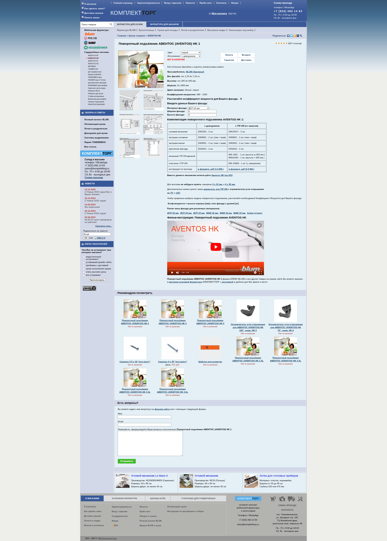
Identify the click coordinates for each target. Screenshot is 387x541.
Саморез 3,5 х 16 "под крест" (135, 361)
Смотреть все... (103, 226)
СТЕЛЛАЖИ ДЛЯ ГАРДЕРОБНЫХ (198, 498)
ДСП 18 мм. (186, 213)
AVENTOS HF (93, 55)
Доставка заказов (93, 13)
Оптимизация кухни (177, 506)
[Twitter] (291, 36)
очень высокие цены (96, 272)
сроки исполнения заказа (98, 268)
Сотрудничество (120, 516)
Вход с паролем (172, 3)
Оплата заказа (91, 17)
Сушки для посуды (168, 30)
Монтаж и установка (94, 525)
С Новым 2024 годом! (95, 213)
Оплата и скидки (92, 521)
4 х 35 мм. (230, 184)
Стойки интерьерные (96, 96)
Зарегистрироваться (148, 3)
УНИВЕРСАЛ (93, 69)
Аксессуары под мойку (241, 30)
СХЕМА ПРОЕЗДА (287, 505)
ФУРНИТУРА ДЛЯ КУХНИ (130, 24)
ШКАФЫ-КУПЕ (157, 498)
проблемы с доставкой (97, 265)
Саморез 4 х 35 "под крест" (172, 361)
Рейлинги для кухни (95, 93)
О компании (90, 506)
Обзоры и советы (95, 112)
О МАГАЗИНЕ (92, 498)
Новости (190, 3)
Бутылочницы (146, 30)
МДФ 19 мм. (239, 213)
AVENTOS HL (93, 61)
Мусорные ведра (216, 30)
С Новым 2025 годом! (95, 200)
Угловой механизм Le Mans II (149, 475)
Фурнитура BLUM (126, 30)
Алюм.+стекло (254, 213)
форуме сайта (162, 409)
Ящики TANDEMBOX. (95, 142)
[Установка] (301, 500)
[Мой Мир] (297, 36)
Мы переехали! (92, 207)
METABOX (92, 66)
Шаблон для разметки (210, 361)
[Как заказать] (273, 500)
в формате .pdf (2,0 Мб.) (241, 169)
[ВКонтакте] (288, 36)
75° (172, 193)
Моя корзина (219, 13)
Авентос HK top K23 (222, 175)
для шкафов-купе (94, 72)
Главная (121, 35)
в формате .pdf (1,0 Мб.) (211, 169)
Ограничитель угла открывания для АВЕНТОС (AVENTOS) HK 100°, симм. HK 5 (248, 327)
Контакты (221, 3)
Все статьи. (90, 146)
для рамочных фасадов (97, 83)
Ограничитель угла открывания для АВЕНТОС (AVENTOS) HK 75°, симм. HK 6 (285, 327)
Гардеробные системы (96, 52)
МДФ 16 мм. (212, 213)
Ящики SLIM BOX (94, 74)
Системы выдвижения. (96, 137)
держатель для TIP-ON (215, 189)
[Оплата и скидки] (282, 500)
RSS (116, 525)
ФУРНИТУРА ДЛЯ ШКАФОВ (164, 24)
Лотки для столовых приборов (279, 475)
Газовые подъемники (96, 102)
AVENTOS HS (93, 64)
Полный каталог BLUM (150, 521)
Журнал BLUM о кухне (150, 525)
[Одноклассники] (294, 36)
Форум (234, 3)
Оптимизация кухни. (95, 124)
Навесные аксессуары (97, 88)
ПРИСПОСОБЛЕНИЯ (96, 104)
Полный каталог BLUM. (96, 119)
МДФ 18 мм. (226, 213)
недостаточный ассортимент (93, 257)
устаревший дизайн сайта (98, 262)
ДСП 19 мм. (199, 213)
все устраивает (93, 275)
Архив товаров (136, 35)
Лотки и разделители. (96, 128)
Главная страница (123, 3)
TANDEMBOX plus (95, 77)
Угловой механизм (206, 475)
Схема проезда (283, 3)
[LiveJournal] (301, 36)
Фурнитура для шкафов (97, 99)
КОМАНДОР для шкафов (97, 85)
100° (178, 193)
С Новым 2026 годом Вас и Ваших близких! (98, 193)
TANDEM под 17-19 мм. (97, 80)
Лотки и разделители (192, 30)
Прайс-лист (206, 3)
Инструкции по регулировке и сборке (185, 511)
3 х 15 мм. (217, 184)
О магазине (90, 4)
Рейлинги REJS (94, 91)
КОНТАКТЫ (287, 510)
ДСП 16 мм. (173, 213)
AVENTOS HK (93, 58)
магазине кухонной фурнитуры (185, 282)
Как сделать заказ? (94, 8)
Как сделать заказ (92, 511)
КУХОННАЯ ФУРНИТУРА (124, 498)
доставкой (227, 282)
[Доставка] (291, 500)
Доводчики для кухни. (96, 133)
